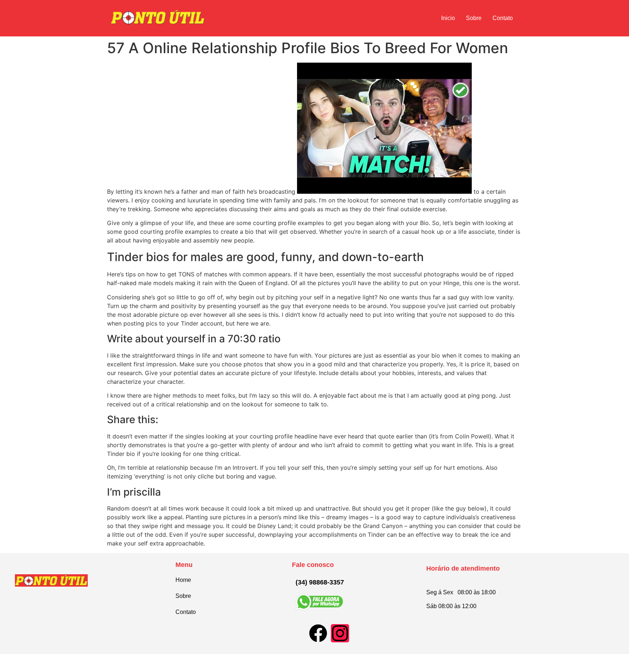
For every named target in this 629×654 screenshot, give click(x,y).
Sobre (474, 18)
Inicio (448, 18)
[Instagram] (340, 633)
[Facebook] (318, 633)
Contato (502, 18)
